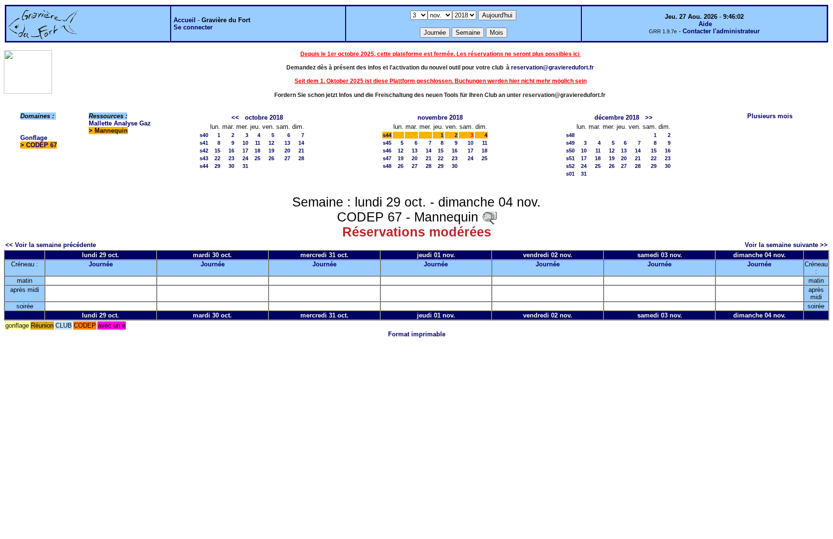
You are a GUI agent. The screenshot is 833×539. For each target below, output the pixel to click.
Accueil (185, 20)
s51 (570, 158)
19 (271, 150)
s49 (570, 143)
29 (217, 166)
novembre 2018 (440, 117)
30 (231, 166)
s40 (204, 135)
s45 (387, 143)
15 (217, 150)
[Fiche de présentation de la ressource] (489, 217)
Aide (705, 24)
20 (287, 150)
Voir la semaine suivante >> (786, 245)
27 (287, 158)
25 (257, 158)
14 (301, 143)
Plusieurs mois (770, 116)
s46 (387, 150)
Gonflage (33, 137)
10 (245, 143)
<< (235, 117)
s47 (387, 158)
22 (217, 158)
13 (287, 143)
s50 (570, 150)
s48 (387, 166)
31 (245, 166)
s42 (204, 150)
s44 (204, 166)
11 (257, 143)
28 (301, 158)
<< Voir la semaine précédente (50, 245)
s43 (204, 158)
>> (649, 117)
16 (231, 150)
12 (271, 143)
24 (245, 158)
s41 (204, 143)
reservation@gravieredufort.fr (552, 67)
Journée (101, 264)
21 (301, 150)
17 (245, 150)
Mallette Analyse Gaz (120, 123)
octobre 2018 (264, 117)
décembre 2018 (616, 117)
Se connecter (193, 27)
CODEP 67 (41, 145)
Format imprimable (416, 334)
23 (231, 158)
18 (257, 150)
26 (271, 158)
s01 (570, 174)
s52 (570, 166)
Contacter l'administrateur (721, 31)
